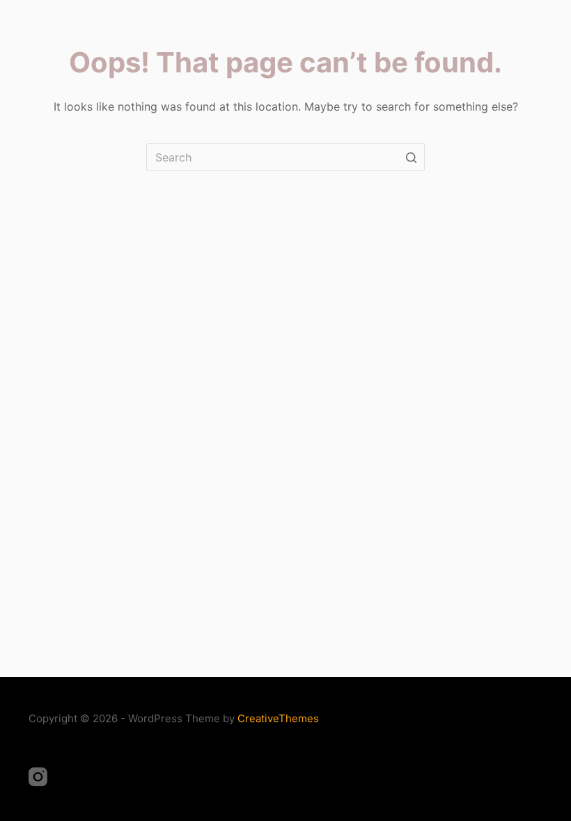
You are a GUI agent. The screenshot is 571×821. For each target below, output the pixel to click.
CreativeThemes (278, 718)
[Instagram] (38, 776)
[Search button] (411, 157)
